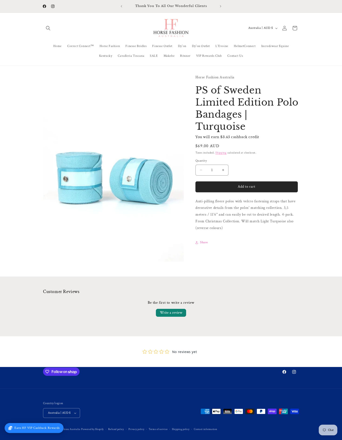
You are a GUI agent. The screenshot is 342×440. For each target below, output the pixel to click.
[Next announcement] (220, 6)
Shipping (221, 152)
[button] (48, 28)
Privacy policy (136, 429)
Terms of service (158, 429)
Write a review (171, 312)
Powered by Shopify (92, 429)
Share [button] (204, 242)
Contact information (205, 429)
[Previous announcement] (121, 6)
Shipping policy (181, 429)
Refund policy (116, 429)
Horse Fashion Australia (66, 429)
